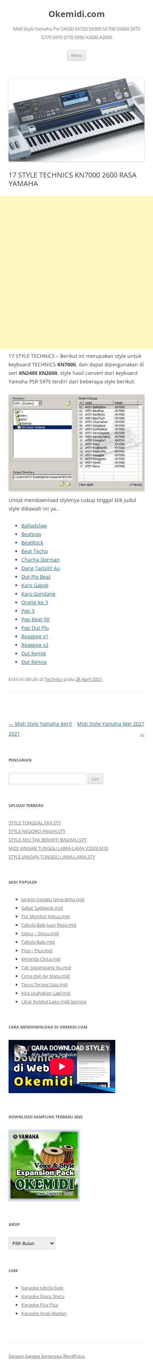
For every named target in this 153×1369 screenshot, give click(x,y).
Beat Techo (34, 551)
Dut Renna (34, 662)
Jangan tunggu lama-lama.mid (52, 899)
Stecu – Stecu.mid (40, 933)
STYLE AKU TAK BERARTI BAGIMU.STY (47, 839)
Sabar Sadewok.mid (42, 908)
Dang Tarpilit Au (40, 568)
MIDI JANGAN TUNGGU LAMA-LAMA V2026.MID (58, 848)
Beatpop (31, 534)
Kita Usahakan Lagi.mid (45, 993)
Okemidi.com (76, 14)
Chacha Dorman (40, 559)
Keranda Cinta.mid (40, 959)
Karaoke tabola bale (42, 1288)
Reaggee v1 (34, 636)
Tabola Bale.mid (38, 942)
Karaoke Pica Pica (39, 1305)
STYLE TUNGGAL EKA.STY (35, 822)
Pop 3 (28, 610)
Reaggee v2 (34, 645)
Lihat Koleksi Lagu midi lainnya (53, 1001)
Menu (76, 55)
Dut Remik (33, 653)
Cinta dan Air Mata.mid (45, 976)
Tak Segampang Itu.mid (46, 967)
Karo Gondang (38, 593)
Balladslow (34, 525)
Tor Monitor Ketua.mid (45, 916)
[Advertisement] (76, 272)
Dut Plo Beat (36, 576)
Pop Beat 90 (35, 619)
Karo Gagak (34, 585)
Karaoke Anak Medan (44, 1313)
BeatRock (32, 542)
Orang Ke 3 (34, 602)
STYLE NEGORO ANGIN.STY (37, 831)
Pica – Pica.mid (36, 950)
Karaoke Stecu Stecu (42, 1296)
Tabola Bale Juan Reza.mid (48, 925)
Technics (53, 679)
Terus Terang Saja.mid (44, 984)
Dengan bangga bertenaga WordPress (47, 1356)
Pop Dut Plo (35, 627)
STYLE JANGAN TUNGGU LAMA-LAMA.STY (52, 856)
